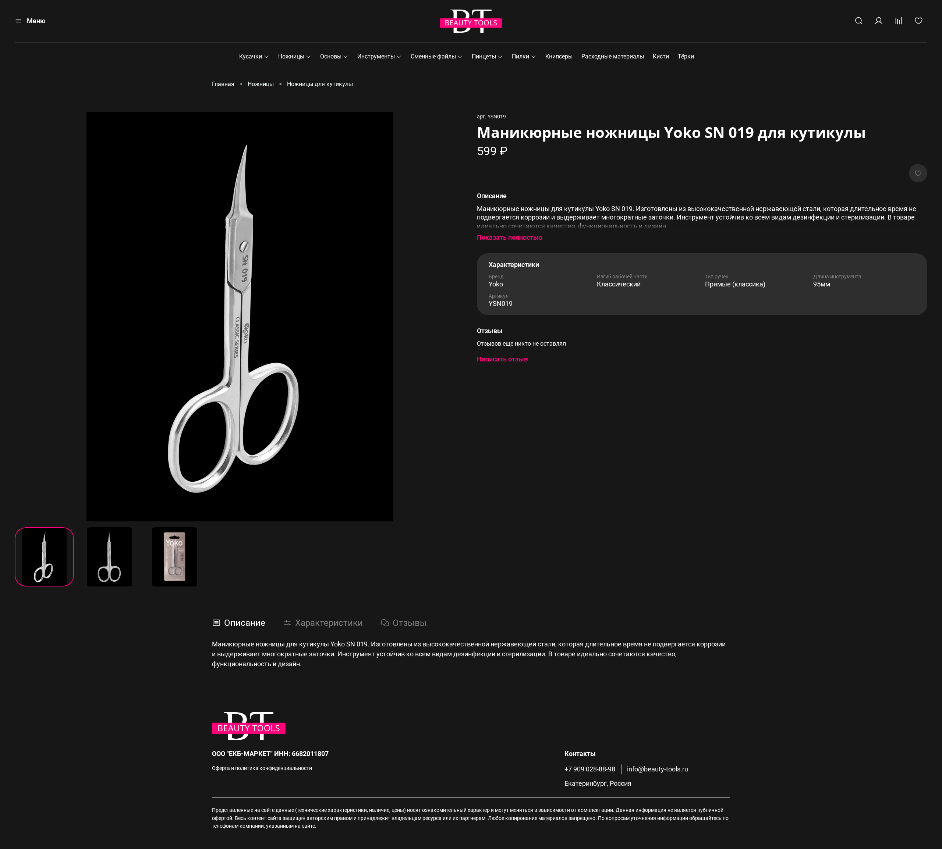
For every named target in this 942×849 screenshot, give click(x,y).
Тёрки (686, 56)
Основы (330, 56)
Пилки (520, 56)
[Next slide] (453, 317)
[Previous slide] (26, 317)
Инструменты (376, 56)
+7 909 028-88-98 (589, 769)
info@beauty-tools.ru (657, 769)
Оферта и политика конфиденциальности (262, 768)
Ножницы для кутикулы (320, 84)
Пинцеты (484, 56)
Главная (223, 84)
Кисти (661, 56)
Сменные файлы (433, 56)
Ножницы (291, 56)
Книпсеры (559, 56)
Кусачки (250, 56)
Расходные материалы (612, 56)
